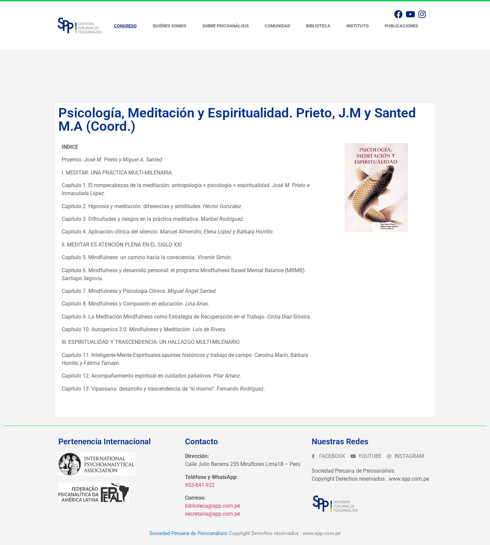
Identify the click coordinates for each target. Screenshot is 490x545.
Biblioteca (318, 25)
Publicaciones (401, 25)
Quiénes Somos (169, 25)
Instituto (357, 25)
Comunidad (277, 25)
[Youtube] (410, 14)
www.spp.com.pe (322, 533)
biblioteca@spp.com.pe (212, 506)
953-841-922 (200, 485)
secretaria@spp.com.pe (212, 514)
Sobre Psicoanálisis (225, 25)
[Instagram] (422, 14)
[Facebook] (399, 14)
